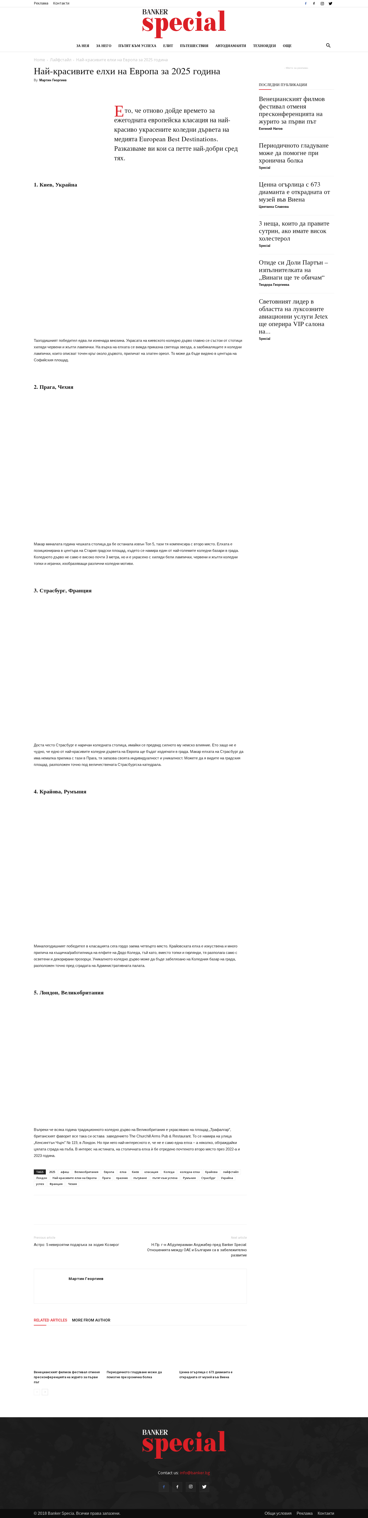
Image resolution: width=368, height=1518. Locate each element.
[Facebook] (305, 3)
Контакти (61, 3)
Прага (106, 1178)
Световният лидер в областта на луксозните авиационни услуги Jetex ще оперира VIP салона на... (293, 316)
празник (122, 1178)
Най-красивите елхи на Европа (75, 1178)
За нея (82, 45)
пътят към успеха (164, 1178)
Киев (135, 1172)
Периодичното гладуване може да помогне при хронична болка (294, 152)
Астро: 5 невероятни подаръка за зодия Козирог (76, 1244)
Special (264, 168)
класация (151, 1172)
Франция (56, 1184)
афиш (65, 1172)
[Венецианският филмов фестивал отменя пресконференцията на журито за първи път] (67, 1349)
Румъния (189, 1178)
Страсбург (208, 1178)
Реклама (41, 3)
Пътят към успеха (137, 45)
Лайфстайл (60, 60)
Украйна (227, 1178)
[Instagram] (322, 3)
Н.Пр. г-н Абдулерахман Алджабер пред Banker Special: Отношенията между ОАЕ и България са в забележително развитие (197, 1249)
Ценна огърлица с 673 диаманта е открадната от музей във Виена (294, 191)
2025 (52, 1172)
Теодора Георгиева (274, 285)
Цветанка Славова (274, 207)
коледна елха (190, 1172)
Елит (168, 45)
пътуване (140, 1178)
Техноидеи (264, 45)
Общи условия (278, 1513)
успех (40, 1184)
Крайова (211, 1172)
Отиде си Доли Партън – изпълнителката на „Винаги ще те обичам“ (293, 269)
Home (39, 60)
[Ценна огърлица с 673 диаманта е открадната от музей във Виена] (213, 1349)
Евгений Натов (271, 129)
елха (123, 1172)
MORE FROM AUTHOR (91, 1320)
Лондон (41, 1178)
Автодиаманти (230, 45)
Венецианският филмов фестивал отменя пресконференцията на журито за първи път (67, 1377)
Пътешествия (194, 45)
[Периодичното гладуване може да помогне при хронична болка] (140, 1349)
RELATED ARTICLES (50, 1320)
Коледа (169, 1172)
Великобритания (86, 1172)
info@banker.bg (195, 1472)
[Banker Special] (184, 23)
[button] (328, 46)
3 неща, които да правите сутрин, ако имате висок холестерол (294, 230)
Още (287, 45)
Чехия (72, 1184)
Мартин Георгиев (53, 80)
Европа (109, 1172)
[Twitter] (330, 3)
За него (103, 45)
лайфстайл (231, 1172)
